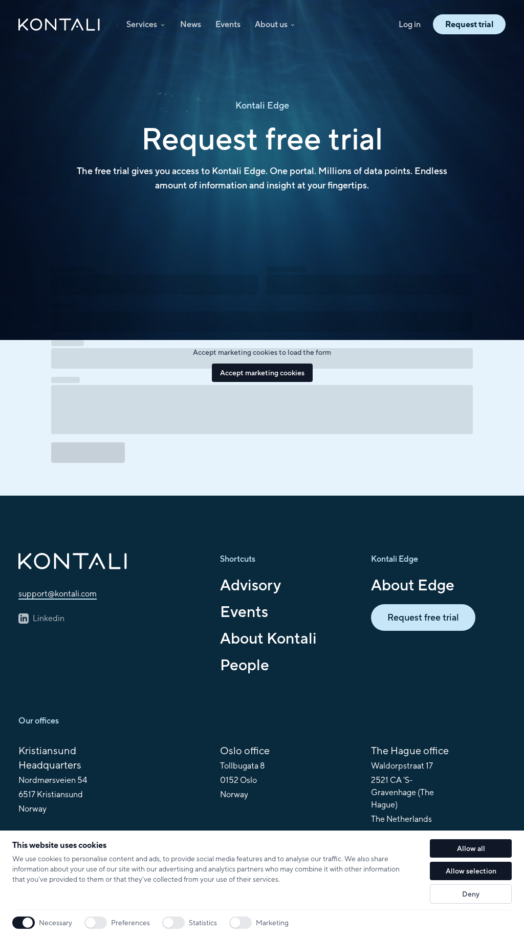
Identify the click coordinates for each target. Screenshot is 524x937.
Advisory (250, 585)
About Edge (412, 585)
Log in (410, 24)
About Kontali (268, 638)
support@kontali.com (57, 594)
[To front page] (111, 561)
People (244, 664)
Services (141, 24)
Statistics (203, 923)
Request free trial (423, 617)
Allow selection (471, 871)
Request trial (469, 24)
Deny (470, 894)
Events (228, 24)
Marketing (272, 923)
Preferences (130, 923)
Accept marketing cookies (262, 373)
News (190, 24)
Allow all (471, 848)
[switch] (95, 923)
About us (271, 24)
